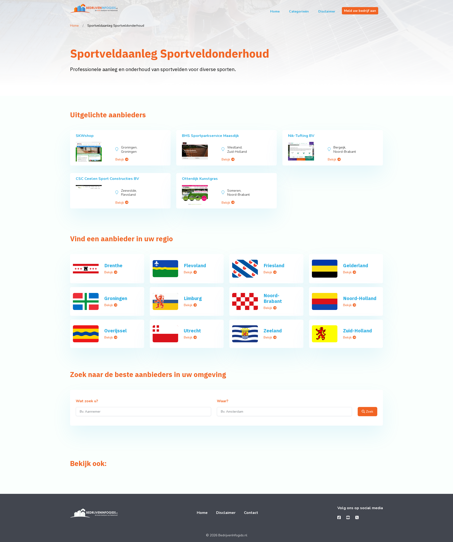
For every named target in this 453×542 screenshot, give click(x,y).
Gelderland (355, 265)
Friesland (274, 265)
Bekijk (120, 159)
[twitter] (357, 517)
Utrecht (192, 330)
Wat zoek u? (87, 401)
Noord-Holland (359, 298)
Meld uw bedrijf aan (360, 10)
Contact (251, 512)
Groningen (115, 298)
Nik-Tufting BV (301, 135)
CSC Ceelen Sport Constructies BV (107, 178)
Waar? (222, 401)
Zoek (369, 411)
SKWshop (85, 135)
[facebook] (339, 517)
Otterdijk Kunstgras (200, 178)
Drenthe (113, 265)
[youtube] (348, 517)
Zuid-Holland (357, 330)
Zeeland (273, 330)
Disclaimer (326, 11)
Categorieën (299, 11)
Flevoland (195, 265)
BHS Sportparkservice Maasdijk (210, 135)
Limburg (193, 298)
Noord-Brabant (273, 298)
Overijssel (115, 330)
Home (275, 11)
